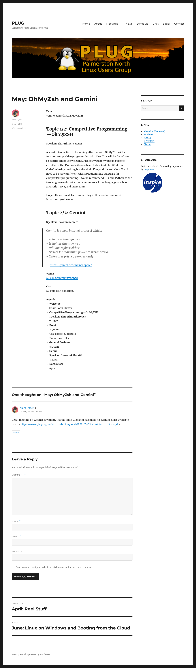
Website (17, 551)
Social (166, 23)
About (98, 23)
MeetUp (147, 137)
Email (16, 536)
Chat (156, 23)
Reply (16, 432)
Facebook (148, 134)
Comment (19, 475)
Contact (179, 23)
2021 (14, 128)
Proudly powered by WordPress (35, 654)
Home (86, 23)
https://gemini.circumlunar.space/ (71, 265)
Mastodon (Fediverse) (154, 131)
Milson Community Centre (62, 277)
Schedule (142, 23)
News (129, 23)
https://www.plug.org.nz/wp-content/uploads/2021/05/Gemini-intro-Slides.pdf (70, 424)
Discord (147, 144)
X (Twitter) (149, 141)
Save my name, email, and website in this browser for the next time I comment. (54, 567)
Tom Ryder (17, 119)
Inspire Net (149, 169)
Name (16, 521)
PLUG (18, 23)
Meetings (112, 23)
